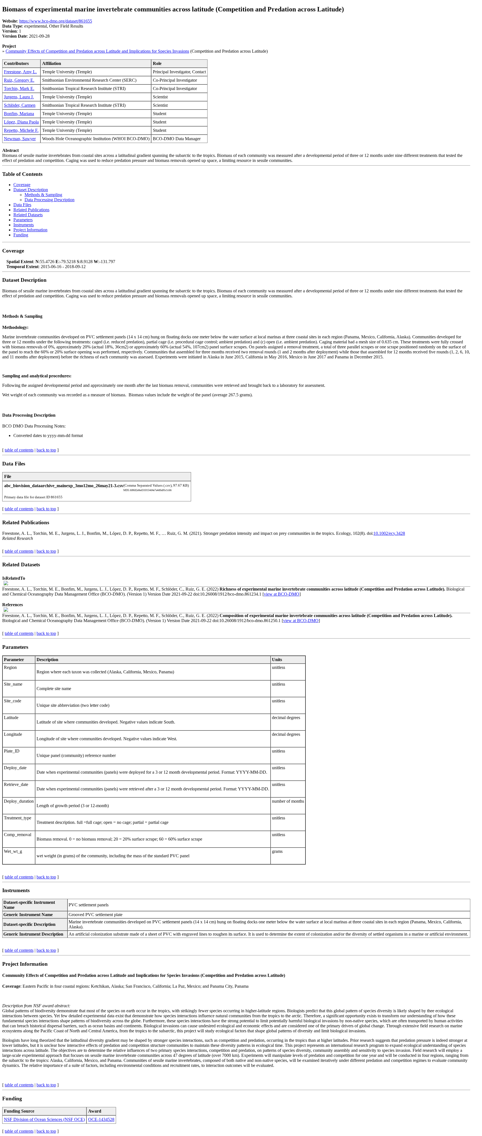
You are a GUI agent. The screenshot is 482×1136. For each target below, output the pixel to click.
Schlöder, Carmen (19, 105)
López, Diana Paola (21, 122)
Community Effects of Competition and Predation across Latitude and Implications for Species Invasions (97, 51)
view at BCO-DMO (281, 594)
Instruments (23, 224)
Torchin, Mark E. (19, 88)
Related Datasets (28, 214)
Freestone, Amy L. (20, 71)
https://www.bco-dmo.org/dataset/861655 (55, 21)
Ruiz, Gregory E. (19, 80)
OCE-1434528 (101, 1119)
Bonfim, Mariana (19, 113)
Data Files (22, 204)
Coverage (21, 184)
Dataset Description (30, 189)
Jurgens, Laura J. (19, 96)
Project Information (30, 229)
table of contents (19, 450)
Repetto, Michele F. (21, 130)
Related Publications (31, 209)
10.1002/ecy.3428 (389, 533)
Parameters (23, 219)
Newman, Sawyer (20, 138)
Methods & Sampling (43, 194)
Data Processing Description (49, 199)
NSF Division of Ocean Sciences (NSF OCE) (44, 1119)
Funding (20, 234)
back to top (46, 450)
